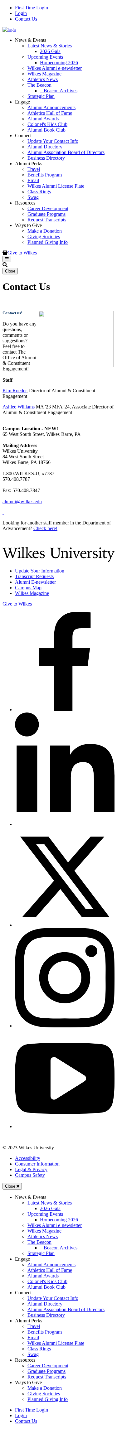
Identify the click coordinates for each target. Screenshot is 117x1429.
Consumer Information (37, 1163)
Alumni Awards (43, 118)
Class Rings (39, 191)
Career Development (47, 208)
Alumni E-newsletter (35, 582)
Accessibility (27, 1158)
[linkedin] (65, 824)
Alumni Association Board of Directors (66, 152)
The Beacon (39, 85)
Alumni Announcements (51, 107)
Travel (33, 169)
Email (33, 180)
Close (10, 271)
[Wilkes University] (58, 560)
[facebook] (65, 709)
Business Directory (46, 158)
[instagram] (65, 1025)
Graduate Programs (46, 214)
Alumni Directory (44, 146)
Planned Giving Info (47, 242)
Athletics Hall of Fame (49, 113)
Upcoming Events (45, 57)
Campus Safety (30, 1175)
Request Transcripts (46, 219)
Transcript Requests (34, 576)
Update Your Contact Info (52, 141)
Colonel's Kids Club (47, 124)
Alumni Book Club (46, 130)
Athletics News (42, 79)
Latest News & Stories (49, 45)
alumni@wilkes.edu (22, 501)
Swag (33, 197)
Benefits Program (44, 174)
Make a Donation (44, 231)
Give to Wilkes (22, 252)
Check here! (45, 528)
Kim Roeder (14, 390)
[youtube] (65, 1126)
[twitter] (65, 925)
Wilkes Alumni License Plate (55, 186)
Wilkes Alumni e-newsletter (54, 68)
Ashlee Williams (18, 406)
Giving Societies (43, 236)
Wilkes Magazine (44, 73)
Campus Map (28, 587)
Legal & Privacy (31, 1169)
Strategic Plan (41, 96)
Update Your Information (39, 570)
